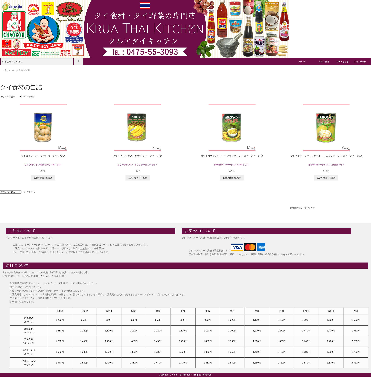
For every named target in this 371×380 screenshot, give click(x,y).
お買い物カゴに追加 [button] (43, 177)
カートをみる (342, 61)
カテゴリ (302, 61)
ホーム (11, 70)
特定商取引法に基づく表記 (302, 208)
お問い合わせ (360, 61)
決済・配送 (324, 61)
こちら (83, 248)
